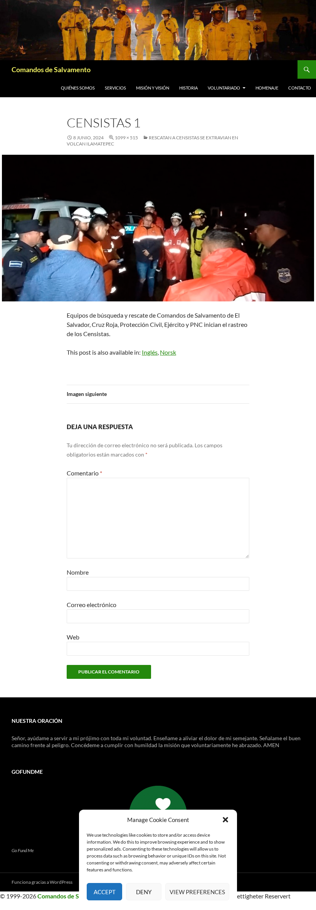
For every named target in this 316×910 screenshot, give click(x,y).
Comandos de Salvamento (51, 69)
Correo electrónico (91, 604)
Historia (188, 87)
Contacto (299, 87)
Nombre (78, 572)
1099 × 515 (126, 137)
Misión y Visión (152, 87)
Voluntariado (224, 87)
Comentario (84, 473)
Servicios (115, 87)
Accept (105, 891)
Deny (143, 891)
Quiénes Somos (78, 87)
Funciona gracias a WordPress (42, 882)
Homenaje (266, 87)
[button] (225, 820)
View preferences (197, 891)
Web (73, 637)
